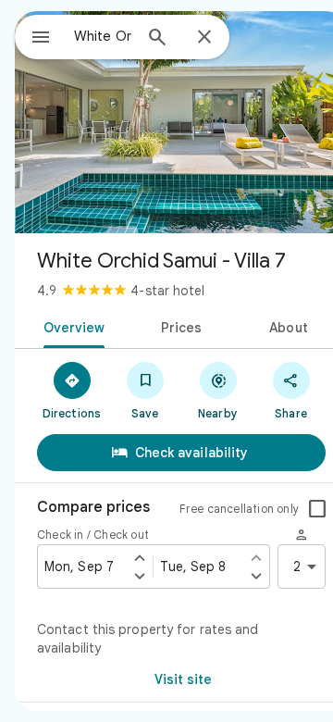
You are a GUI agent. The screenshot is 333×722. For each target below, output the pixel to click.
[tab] (70, 326)
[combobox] (102, 36)
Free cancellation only (239, 509)
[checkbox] (317, 509)
